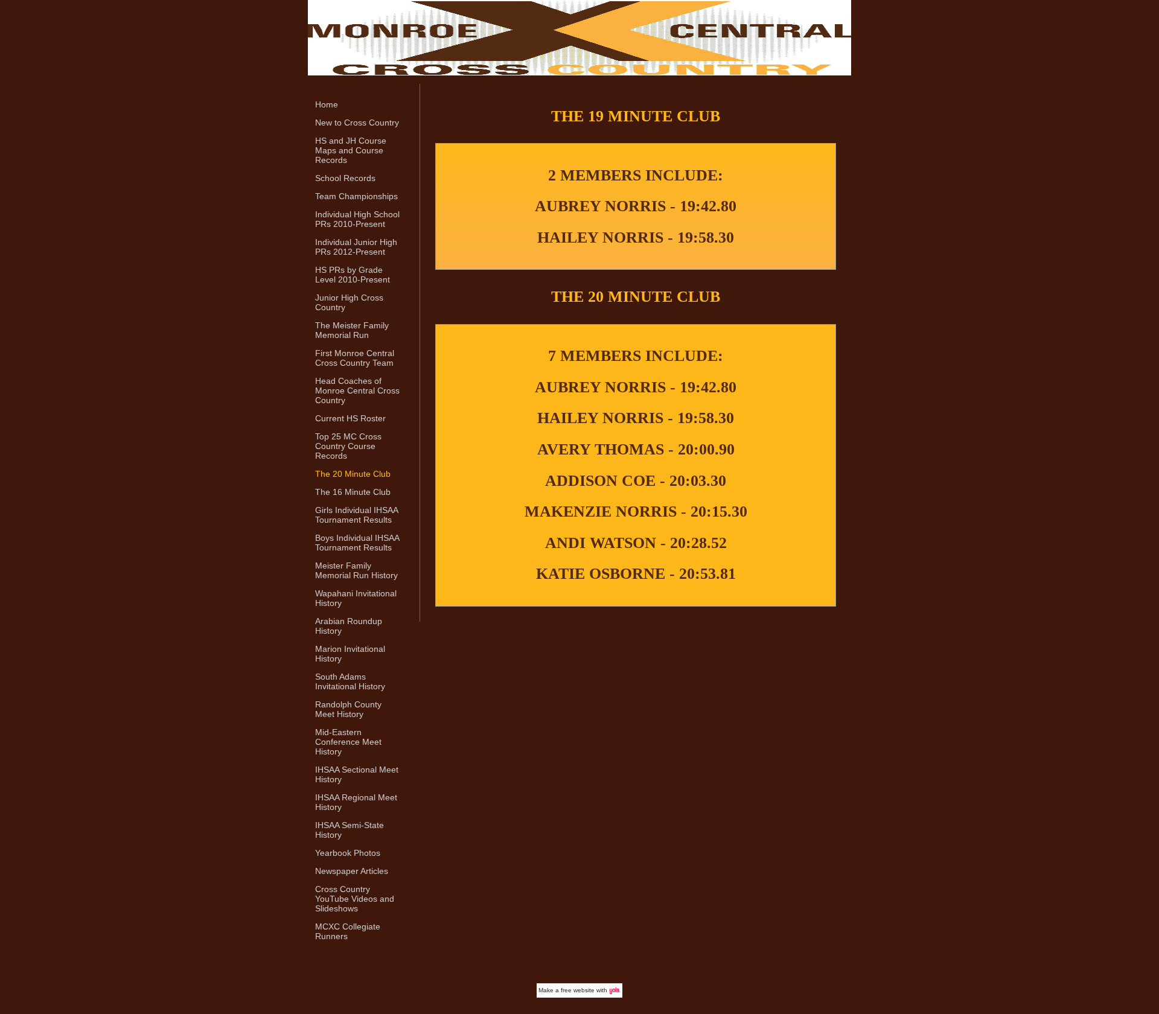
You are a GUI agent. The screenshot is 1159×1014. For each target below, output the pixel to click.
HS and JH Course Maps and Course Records (350, 150)
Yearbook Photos (347, 853)
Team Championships (356, 196)
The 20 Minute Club (353, 474)
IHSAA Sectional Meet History (356, 774)
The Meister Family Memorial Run (352, 330)
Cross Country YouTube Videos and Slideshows (354, 898)
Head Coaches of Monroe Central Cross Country (357, 390)
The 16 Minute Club (353, 492)
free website (578, 990)
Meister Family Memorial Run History (356, 570)
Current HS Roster (350, 418)
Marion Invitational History (350, 653)
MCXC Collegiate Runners (347, 931)
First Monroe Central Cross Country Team (354, 358)
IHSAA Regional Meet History (356, 802)
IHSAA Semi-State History (349, 830)
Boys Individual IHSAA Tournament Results (357, 542)
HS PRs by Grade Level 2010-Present (352, 274)
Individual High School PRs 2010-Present (357, 219)
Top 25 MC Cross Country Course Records (348, 446)
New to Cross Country (357, 122)
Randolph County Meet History (348, 709)
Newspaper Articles (351, 871)
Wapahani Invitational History (356, 598)
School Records (345, 178)
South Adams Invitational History (350, 681)
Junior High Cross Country (349, 302)
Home (326, 104)
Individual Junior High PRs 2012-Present (356, 247)
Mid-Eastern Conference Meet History (348, 741)
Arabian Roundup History (348, 626)
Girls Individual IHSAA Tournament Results (356, 515)
